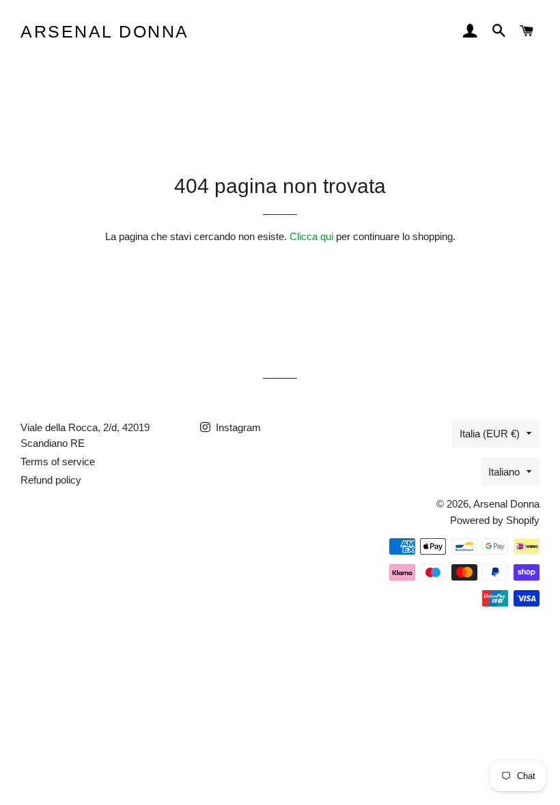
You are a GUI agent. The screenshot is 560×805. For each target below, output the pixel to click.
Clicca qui (311, 236)
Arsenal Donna (104, 31)
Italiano (504, 472)
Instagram (237, 427)
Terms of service (57, 461)
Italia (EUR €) (490, 433)
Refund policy (50, 480)
